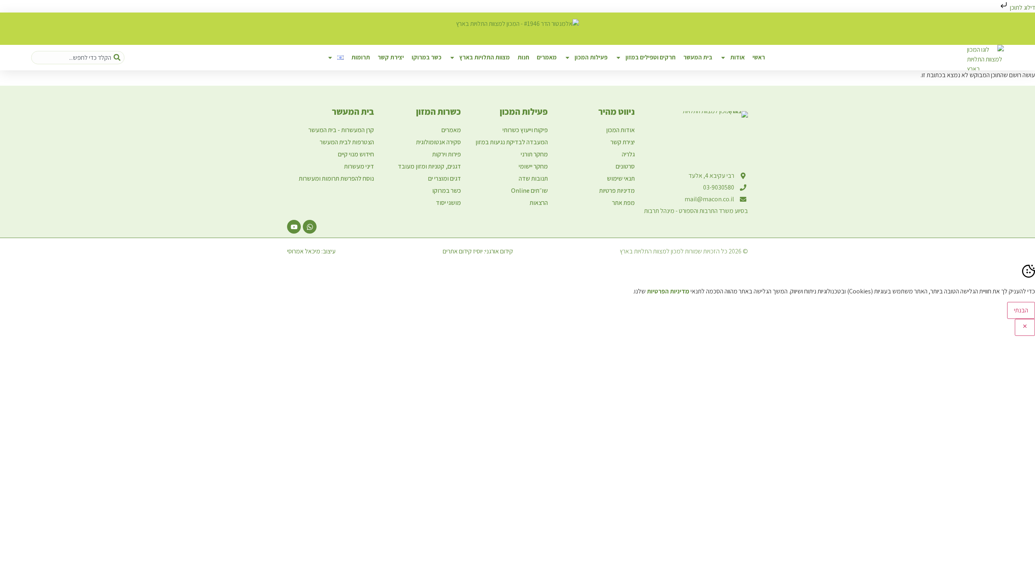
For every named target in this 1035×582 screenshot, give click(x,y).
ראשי (758, 57)
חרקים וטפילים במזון (650, 57)
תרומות (360, 57)
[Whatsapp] (310, 227)
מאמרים (547, 57)
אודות (737, 57)
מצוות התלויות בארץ (484, 57)
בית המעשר (697, 57)
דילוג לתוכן (1022, 7)
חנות (523, 57)
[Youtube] (294, 227)
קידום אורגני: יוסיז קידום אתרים (478, 251)
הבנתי (1021, 310)
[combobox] (78, 57)
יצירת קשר (391, 57)
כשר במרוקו (426, 57)
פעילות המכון (591, 57)
